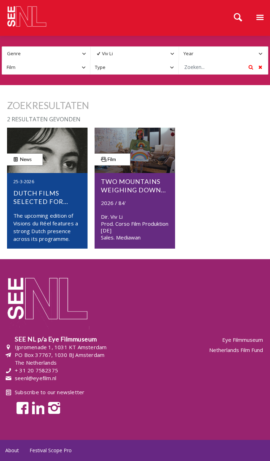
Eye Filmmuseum (242, 340)
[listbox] (46, 53)
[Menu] (260, 18)
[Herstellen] (260, 67)
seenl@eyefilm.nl (35, 378)
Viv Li (107, 53)
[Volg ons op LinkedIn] (36, 407)
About (12, 450)
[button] (84, 53)
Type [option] (100, 67)
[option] (129, 53)
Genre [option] (14, 53)
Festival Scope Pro (51, 450)
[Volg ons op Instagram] (52, 407)
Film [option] (11, 67)
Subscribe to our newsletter (49, 392)
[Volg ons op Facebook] (20, 407)
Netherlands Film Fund (236, 349)
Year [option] (188, 53)
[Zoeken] (238, 18)
